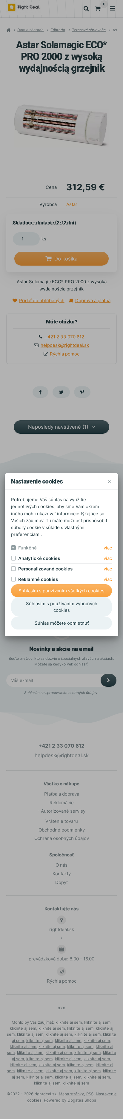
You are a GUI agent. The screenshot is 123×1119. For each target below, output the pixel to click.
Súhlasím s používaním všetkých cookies (61, 591)
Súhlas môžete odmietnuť (62, 623)
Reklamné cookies (38, 579)
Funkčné (27, 548)
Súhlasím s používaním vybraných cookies (61, 607)
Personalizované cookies (45, 569)
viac (108, 548)
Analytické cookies (39, 558)
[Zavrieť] (109, 481)
